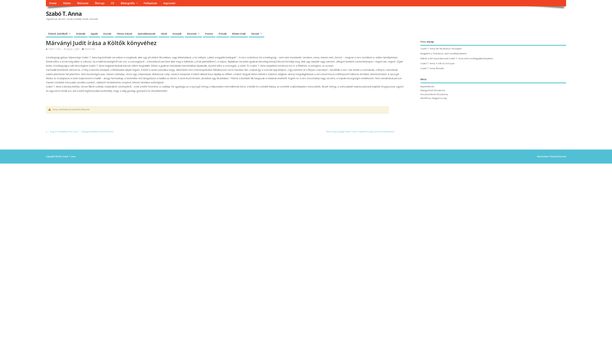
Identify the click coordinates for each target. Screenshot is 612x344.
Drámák (80, 33)
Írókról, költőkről (58, 33)
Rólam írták (239, 33)
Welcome (82, 3)
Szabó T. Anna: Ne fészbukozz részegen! (441, 48)
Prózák (223, 33)
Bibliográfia (128, 3)
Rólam (67, 3)
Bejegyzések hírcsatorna (432, 90)
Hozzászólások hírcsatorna (434, 94)
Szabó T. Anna (64, 14)
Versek (255, 33)
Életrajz (100, 3)
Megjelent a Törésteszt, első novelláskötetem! (443, 53)
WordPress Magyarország (433, 98)
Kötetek (192, 33)
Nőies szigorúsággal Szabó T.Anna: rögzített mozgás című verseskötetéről (359, 131)
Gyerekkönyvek (146, 33)
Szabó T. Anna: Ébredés (432, 68)
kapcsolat (169, 3)
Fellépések (150, 3)
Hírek (164, 33)
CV (112, 3)
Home (53, 3)
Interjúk (177, 33)
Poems (209, 33)
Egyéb (94, 33)
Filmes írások (124, 33)
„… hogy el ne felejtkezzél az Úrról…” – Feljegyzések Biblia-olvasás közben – (81, 131)
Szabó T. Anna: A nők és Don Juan (437, 63)
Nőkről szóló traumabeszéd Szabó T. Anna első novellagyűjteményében (456, 58)
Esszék (107, 33)
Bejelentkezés (427, 86)
